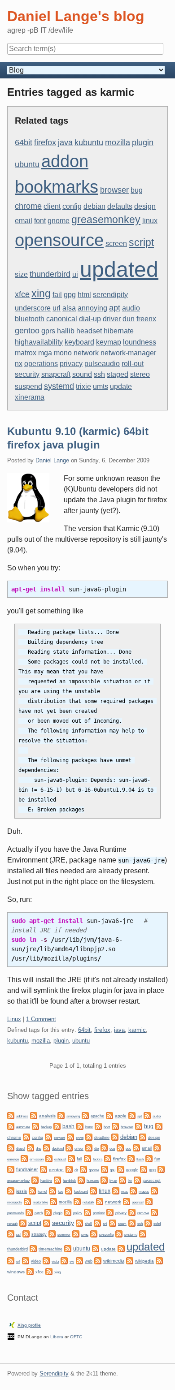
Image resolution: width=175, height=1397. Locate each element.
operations (41, 363)
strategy (39, 1234)
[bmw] (79, 1126)
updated (119, 269)
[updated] (121, 1248)
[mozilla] (53, 1201)
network (86, 353)
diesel (20, 1149)
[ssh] (132, 1222)
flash (140, 1159)
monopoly (14, 1202)
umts (100, 386)
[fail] (71, 1158)
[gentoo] (43, 1169)
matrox (25, 353)
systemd (59, 386)
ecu (112, 1149)
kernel (42, 1191)
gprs (48, 331)
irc (130, 1180)
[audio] (147, 1115)
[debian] (114, 1136)
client (52, 206)
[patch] (29, 1212)
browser (114, 189)
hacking (46, 1180)
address (22, 1116)
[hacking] (35, 1179)
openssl (138, 1202)
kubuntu (88, 142)
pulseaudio (102, 363)
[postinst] (87, 1212)
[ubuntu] (67, 1248)
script (141, 242)
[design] (142, 1136)
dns (38, 1149)
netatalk (88, 1202)
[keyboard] (68, 1190)
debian (94, 206)
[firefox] (107, 1158)
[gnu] (104, 1169)
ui (75, 274)
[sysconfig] (93, 1233)
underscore (33, 308)
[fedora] (87, 1158)
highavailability (39, 342)
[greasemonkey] (161, 1169)
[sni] (97, 1222)
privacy (71, 363)
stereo (140, 374)
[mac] (115, 1190)
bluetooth (29, 319)
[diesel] (10, 1147)
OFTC (76, 1336)
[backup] (35, 1126)
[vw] (64, 1260)
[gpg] (143, 1169)
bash (68, 1126)
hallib (65, 331)
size (21, 274)
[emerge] (157, 1147)
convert (59, 1137)
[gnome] (83, 1169)
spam (122, 1224)
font (40, 220)
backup (46, 1127)
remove (143, 1213)
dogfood (58, 1148)
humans (93, 1181)
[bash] (57, 1126)
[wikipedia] (129, 1260)
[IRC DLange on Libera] (11, 1336)
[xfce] (30, 1271)
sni (105, 1224)
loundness (139, 342)
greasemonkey (105, 219)
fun (157, 1159)
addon (64, 161)
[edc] (120, 1147)
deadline (101, 1137)
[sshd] (148, 1222)
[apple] (109, 1115)
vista (55, 1261)
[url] (10, 1260)
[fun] (149, 1158)
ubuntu (27, 164)
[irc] (122, 1179)
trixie (83, 386)
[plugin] (48, 1212)
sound (82, 374)
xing (41, 293)
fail (57, 294)
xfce (22, 294)
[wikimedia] (97, 1260)
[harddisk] (57, 1179)
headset (89, 331)
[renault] (154, 1212)
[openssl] (126, 1201)
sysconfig (106, 1235)
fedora (97, 1159)
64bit (23, 142)
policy (77, 1213)
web (88, 1261)
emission (37, 1159)
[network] (99, 1201)
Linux (14, 1019)
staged (117, 374)
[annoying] (61, 1115)
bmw (89, 1127)
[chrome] (158, 1126)
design (145, 206)
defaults (119, 206)
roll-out (133, 363)
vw (72, 1261)
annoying (92, 308)
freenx (146, 319)
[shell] (79, 1222)
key (60, 1192)
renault (12, 1224)
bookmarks (56, 186)
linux (150, 220)
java (65, 142)
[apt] (132, 1115)
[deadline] (88, 1136)
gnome (59, 220)
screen (116, 243)
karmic (137, 1029)
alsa (69, 308)
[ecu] (104, 1147)
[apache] (85, 1115)
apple (121, 1115)
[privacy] (110, 1212)
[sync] (75, 1233)
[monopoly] (154, 1190)
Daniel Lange (52, 460)
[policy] (67, 1212)
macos (144, 1192)
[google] (120, 1169)
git (76, 1170)
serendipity (110, 294)
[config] (26, 1136)
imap (113, 1181)
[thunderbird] (142, 1233)
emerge (13, 1159)
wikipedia (144, 1261)
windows (16, 1271)
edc (128, 1149)
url (56, 308)
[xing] (48, 1271)
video (36, 1261)
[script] (22, 1222)
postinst (99, 1213)
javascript (152, 1180)
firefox (45, 142)
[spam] (112, 1222)
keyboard (79, 342)
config (72, 206)
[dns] (30, 1147)
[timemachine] (33, 1248)
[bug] (138, 1126)
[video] (25, 1260)
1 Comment (41, 1019)
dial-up (90, 319)
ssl (18, 1234)
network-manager (128, 353)
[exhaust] (48, 1158)
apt (114, 307)
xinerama (29, 397)
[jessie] (10, 1190)
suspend (28, 386)
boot (107, 1127)
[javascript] (137, 1179)
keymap (108, 342)
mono (63, 353)
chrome (28, 206)
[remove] (132, 1212)
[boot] (98, 1126)
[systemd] (118, 1233)
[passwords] (149, 1201)
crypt (79, 1137)
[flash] (131, 1158)
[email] (136, 1147)
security (27, 374)
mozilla (117, 142)
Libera (56, 1336)
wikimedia (113, 1260)
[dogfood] (46, 1147)
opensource (59, 240)
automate (23, 1127)
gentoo (27, 330)
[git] (69, 1169)
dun (128, 319)
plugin (142, 142)
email (23, 220)
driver (112, 319)
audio (131, 308)
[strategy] (26, 1233)
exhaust (60, 1159)
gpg (70, 294)
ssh (99, 374)
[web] (79, 1260)
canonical (61, 319)
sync (84, 1234)
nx (18, 363)
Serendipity (54, 1373)
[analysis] (33, 1115)
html (84, 294)
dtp (96, 1148)
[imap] (104, 1179)
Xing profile (29, 1325)
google (132, 1170)
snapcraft (55, 374)
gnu (112, 1170)
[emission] (24, 1158)
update (121, 386)
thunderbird (50, 274)
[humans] (81, 1179)
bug (137, 190)
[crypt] (70, 1136)
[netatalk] (77, 1201)
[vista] (46, 1260)
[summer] (52, 1233)
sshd (157, 1224)
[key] (52, 1190)
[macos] (133, 1190)
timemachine (50, 1249)
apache (97, 1116)
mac (124, 1192)
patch (39, 1213)
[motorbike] (27, 1201)
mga (45, 353)
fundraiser (27, 1169)
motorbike (40, 1202)
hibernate (119, 331)
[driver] (69, 1147)
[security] (46, 1222)
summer (63, 1235)
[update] (95, 1248)
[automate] (10, 1126)
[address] (10, 1115)
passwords (15, 1213)
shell (88, 1223)
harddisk (69, 1181)
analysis (47, 1115)
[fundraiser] (10, 1169)
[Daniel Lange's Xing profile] (12, 1324)
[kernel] (32, 1190)
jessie (21, 1191)
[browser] (115, 1126)
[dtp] (88, 1147)
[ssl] (10, 1233)
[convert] (48, 1136)
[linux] (93, 1190)
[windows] (159, 1260)
